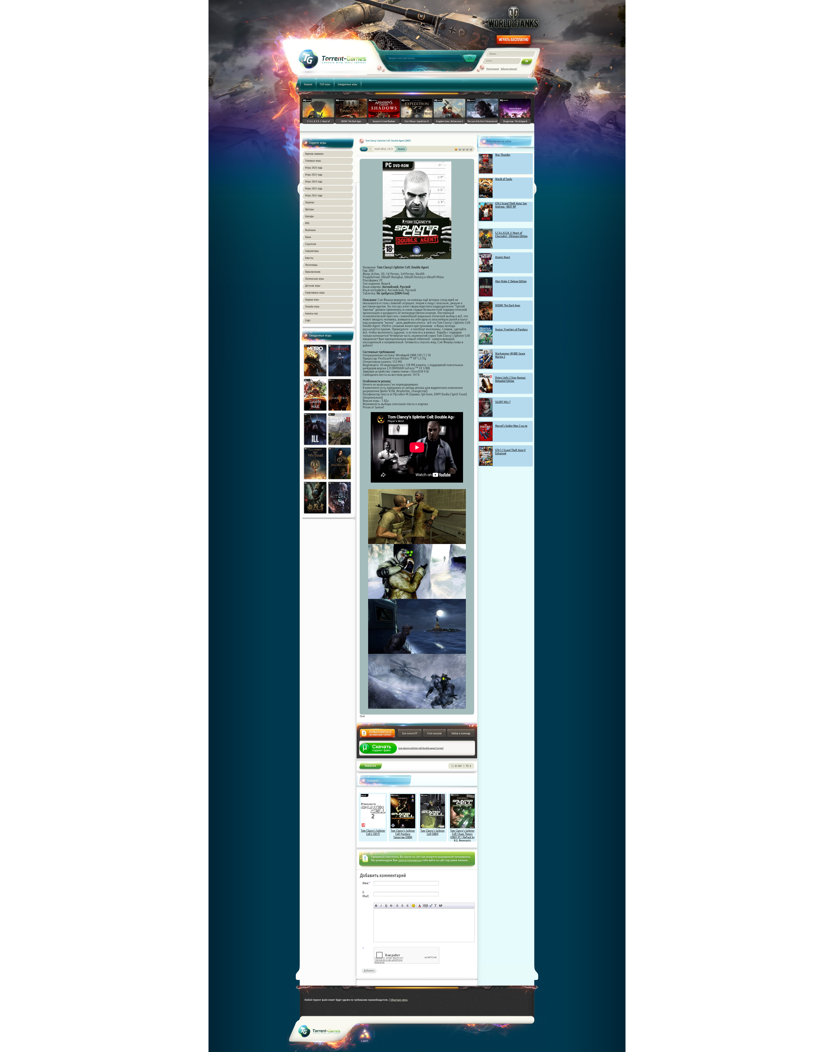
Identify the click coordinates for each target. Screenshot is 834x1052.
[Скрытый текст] (425, 905)
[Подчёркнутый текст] (386, 905)
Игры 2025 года (313, 174)
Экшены (309, 202)
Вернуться (370, 766)
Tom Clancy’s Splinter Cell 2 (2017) (373, 832)
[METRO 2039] (315, 377)
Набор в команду (461, 733)
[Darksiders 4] (340, 411)
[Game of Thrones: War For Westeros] (315, 480)
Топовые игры (313, 160)
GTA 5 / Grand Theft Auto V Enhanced (510, 451)
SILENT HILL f (502, 402)
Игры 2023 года (313, 188)
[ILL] (315, 445)
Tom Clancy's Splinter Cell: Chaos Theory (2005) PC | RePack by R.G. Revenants (462, 835)
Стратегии (310, 243)
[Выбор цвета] (419, 905)
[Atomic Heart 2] (340, 445)
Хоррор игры (312, 299)
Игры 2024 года (313, 181)
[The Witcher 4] (340, 514)
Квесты (309, 257)
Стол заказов (434, 733)
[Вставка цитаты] (430, 905)
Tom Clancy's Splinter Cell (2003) (432, 832)
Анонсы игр (311, 313)
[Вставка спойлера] (440, 905)
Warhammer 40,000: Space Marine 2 (510, 355)
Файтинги (310, 230)
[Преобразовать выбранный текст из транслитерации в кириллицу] (435, 905)
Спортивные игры (315, 292)
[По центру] (402, 905)
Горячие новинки (314, 153)
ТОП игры (325, 84)
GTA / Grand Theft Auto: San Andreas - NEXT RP (511, 205)
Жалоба (377, 734)
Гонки (308, 236)
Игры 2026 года (313, 167)
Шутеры (309, 209)
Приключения (312, 271)
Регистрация (492, 68)
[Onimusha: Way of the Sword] (315, 514)
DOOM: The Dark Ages (507, 305)
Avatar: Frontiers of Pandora (511, 329)
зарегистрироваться (410, 860)
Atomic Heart (502, 257)
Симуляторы (312, 250)
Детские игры (312, 285)
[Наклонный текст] (381, 905)
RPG (307, 223)
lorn (364, 148)
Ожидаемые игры (347, 84)
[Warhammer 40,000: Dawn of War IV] (315, 411)
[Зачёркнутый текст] (391, 905)
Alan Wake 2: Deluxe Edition (511, 281)
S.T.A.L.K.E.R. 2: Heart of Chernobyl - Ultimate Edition (511, 234)
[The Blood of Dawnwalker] (340, 480)
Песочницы (311, 264)
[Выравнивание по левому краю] (397, 905)
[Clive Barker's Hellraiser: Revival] (340, 377)
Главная (308, 84)
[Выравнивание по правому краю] (407, 905)
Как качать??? (409, 733)
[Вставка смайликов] (413, 905)
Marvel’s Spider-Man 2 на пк (511, 425)
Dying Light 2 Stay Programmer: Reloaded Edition (510, 379)
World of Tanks (503, 179)
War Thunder (502, 154)
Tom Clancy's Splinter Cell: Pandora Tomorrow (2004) (403, 834)
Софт (308, 320)
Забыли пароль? (509, 68)
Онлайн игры (312, 306)
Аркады (309, 216)
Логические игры (314, 278)
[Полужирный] (376, 905)
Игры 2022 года (313, 195)
